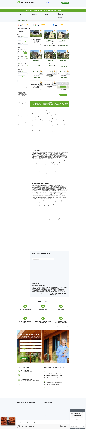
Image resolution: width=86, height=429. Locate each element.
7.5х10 (26, 61)
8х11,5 (19, 58)
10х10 (22, 65)
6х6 (19, 51)
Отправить (24, 358)
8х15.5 (26, 63)
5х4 (18, 49)
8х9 (26, 54)
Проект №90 (50, 60)
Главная (19, 20)
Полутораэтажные (21, 74)
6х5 (25, 49)
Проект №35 (36, 60)
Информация (46, 422)
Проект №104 (50, 82)
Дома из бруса (19, 422)
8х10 (19, 63)
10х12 (26, 65)
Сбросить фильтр (21, 31)
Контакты (51, 422)
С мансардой (20, 36)
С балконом (26, 45)
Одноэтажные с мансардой (22, 73)
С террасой (20, 45)
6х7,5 (23, 51)
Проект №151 (36, 38)
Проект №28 (63, 40)
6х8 (26, 51)
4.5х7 (27, 58)
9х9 (22, 56)
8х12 (22, 63)
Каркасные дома (24, 20)
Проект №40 (50, 71)
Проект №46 (63, 71)
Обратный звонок (65, 2)
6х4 (22, 49)
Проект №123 (63, 60)
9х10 (19, 56)
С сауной (19, 39)
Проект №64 (36, 82)
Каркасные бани (40, 422)
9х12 (26, 56)
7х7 (18, 61)
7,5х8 (19, 54)
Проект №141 (36, 71)
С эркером (20, 38)
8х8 (23, 54)
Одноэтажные (20, 71)
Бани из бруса (33, 422)
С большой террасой (21, 43)
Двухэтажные (20, 76)
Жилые (20, 82)
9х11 (19, 65)
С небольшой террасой (22, 41)
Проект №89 (50, 40)
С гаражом (26, 38)
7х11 (22, 61)
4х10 (23, 58)
